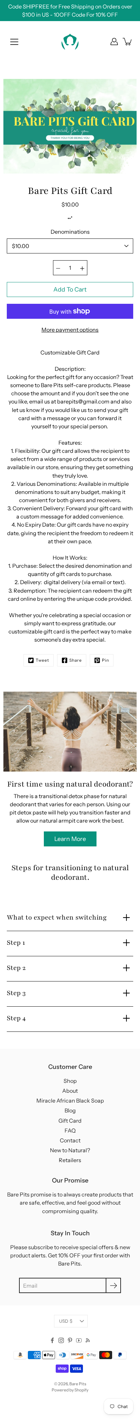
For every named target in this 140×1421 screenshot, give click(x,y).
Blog (70, 1110)
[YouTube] (79, 1340)
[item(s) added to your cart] (127, 41)
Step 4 (16, 1018)
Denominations (70, 231)
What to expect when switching (57, 917)
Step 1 (16, 942)
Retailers (70, 1160)
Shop (70, 1080)
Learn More (70, 838)
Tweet (42, 660)
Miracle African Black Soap (70, 1100)
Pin (105, 660)
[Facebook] (52, 1340)
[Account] (114, 41)
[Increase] (82, 267)
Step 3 (16, 993)
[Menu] (14, 42)
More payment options (70, 329)
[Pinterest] (70, 1340)
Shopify (81, 1389)
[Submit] (113, 1285)
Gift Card (70, 1120)
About (70, 1090)
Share (75, 660)
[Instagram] (61, 1340)
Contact (70, 1140)
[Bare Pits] (70, 41)
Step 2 (16, 967)
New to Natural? (70, 1150)
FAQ (70, 1130)
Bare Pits (77, 1383)
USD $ (65, 1321)
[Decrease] (58, 267)
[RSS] (87, 1340)
